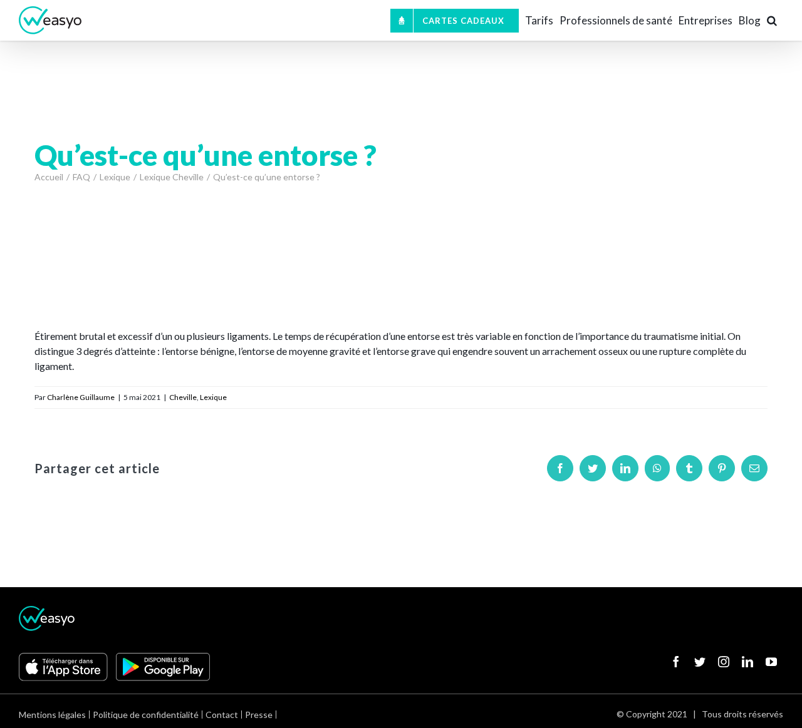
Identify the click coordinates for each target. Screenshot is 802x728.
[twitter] (700, 661)
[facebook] (676, 661)
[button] (772, 20)
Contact (222, 714)
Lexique (213, 397)
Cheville (183, 397)
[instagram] (723, 661)
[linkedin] (747, 661)
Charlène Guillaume (81, 397)
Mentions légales (52, 714)
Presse (259, 714)
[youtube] (771, 661)
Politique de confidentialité (146, 714)
